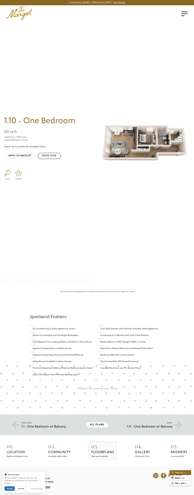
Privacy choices (37, 489)
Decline (21, 488)
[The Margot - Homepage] (27, 13)
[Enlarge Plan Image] (7, 173)
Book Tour (49, 156)
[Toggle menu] (184, 14)
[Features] (18, 173)
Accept (10, 488)
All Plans (97, 425)
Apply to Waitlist (19, 156)
